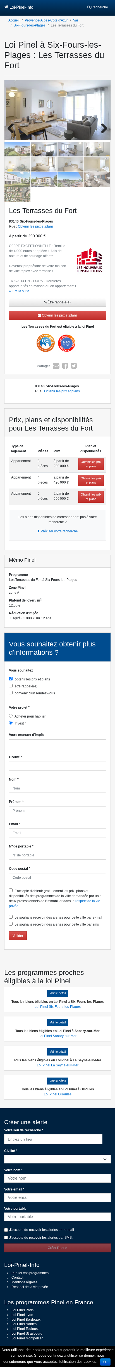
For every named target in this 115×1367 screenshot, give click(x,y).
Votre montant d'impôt (26, 735)
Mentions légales (24, 1282)
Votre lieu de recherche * (23, 1130)
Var (75, 20)
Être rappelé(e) (59, 302)
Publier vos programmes (30, 1273)
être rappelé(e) (25, 686)
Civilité (15, 757)
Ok (105, 1362)
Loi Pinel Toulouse (25, 1329)
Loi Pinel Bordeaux (25, 1320)
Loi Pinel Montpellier (27, 1338)
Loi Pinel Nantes (24, 1324)
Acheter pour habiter (29, 716)
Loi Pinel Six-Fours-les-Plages (58, 1007)
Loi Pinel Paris (22, 1310)
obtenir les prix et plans (32, 679)
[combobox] (53, 1138)
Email (14, 824)
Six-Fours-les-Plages (29, 25)
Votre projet (19, 707)
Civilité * (10, 1151)
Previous (12, 128)
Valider (18, 936)
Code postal (19, 869)
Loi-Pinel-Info (21, 7)
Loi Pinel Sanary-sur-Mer (57, 1036)
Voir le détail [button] (58, 993)
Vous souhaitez (21, 670)
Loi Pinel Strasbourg (26, 1333)
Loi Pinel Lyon (22, 1315)
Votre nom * (13, 1170)
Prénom (16, 802)
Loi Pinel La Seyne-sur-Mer (57, 1065)
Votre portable (15, 1209)
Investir (20, 723)
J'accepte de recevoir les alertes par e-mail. (42, 1230)
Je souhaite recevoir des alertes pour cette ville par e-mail (58, 917)
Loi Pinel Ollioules (57, 1094)
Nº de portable (21, 846)
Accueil (14, 20)
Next (102, 128)
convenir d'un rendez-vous (34, 693)
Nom (14, 779)
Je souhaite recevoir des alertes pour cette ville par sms (56, 924)
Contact (17, 1277)
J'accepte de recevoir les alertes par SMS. (41, 1238)
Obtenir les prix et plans (36, 226)
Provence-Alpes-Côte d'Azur (46, 20)
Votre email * (14, 1189)
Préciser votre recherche (59, 531)
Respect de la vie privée (29, 1287)
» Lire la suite (19, 291)
